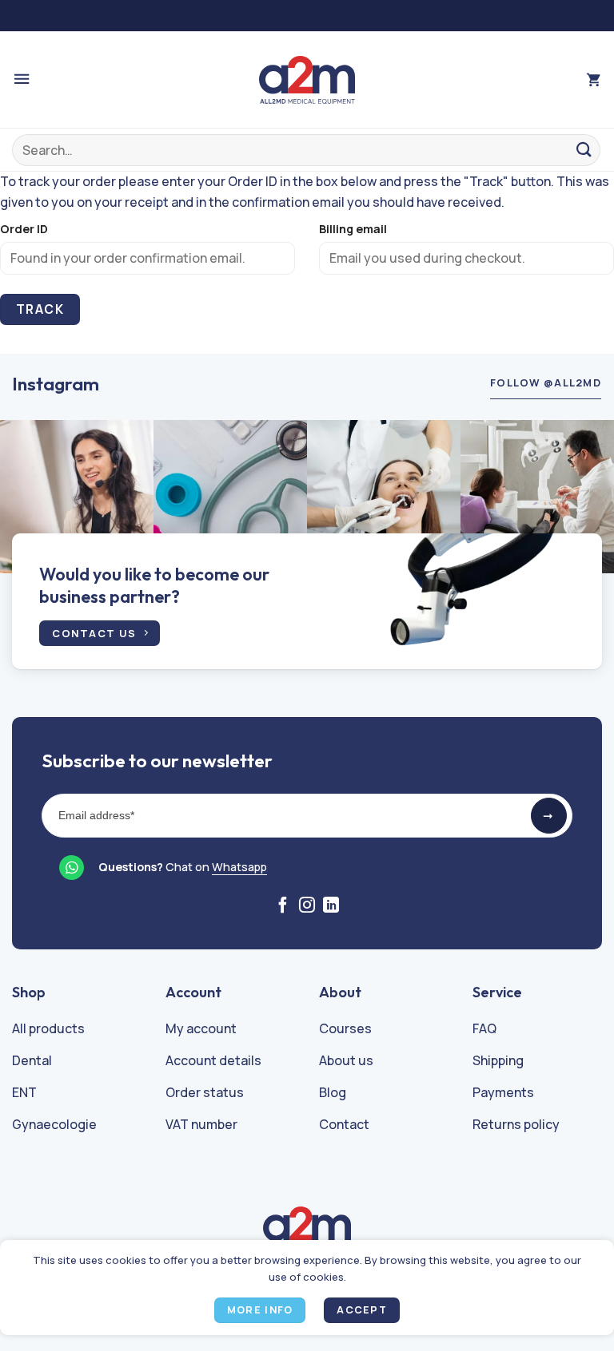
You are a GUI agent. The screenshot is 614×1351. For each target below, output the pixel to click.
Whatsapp (239, 866)
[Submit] (585, 150)
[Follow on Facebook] (283, 906)
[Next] (581, 497)
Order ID (24, 228)
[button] (21, 80)
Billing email (353, 228)
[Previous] (32, 497)
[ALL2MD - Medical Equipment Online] (307, 80)
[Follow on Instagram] (307, 906)
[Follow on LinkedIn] (331, 906)
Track (40, 309)
